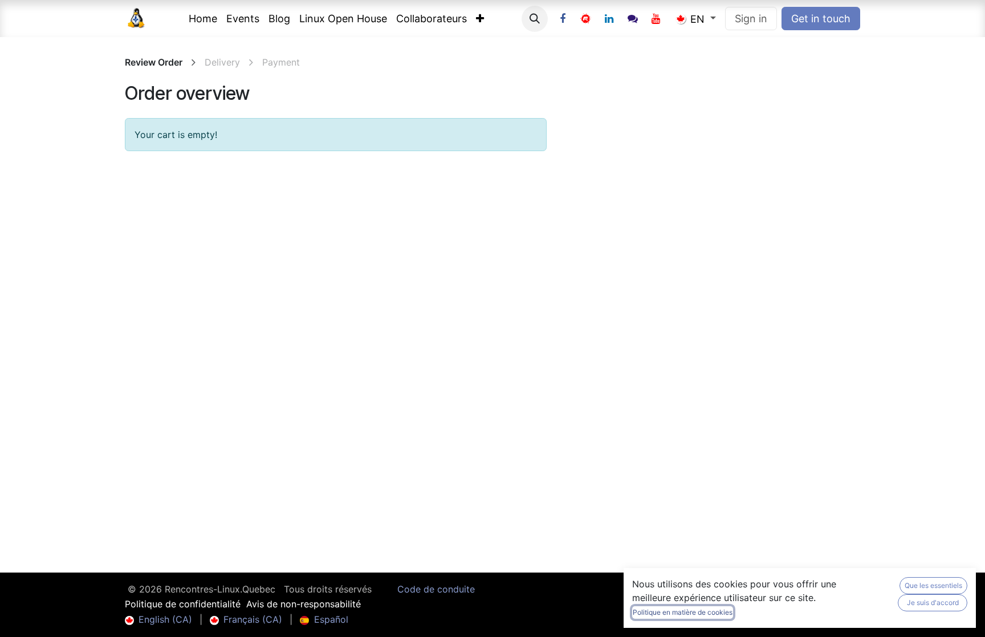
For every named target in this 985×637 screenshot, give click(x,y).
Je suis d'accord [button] (933, 602)
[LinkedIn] (609, 19)
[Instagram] (632, 19)
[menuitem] (203, 18)
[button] (535, 19)
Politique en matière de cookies (682, 612)
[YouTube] (656, 19)
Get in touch (820, 19)
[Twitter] (586, 19)
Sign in (751, 19)
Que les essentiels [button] (933, 585)
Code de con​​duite (436, 589)
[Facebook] (562, 19)
